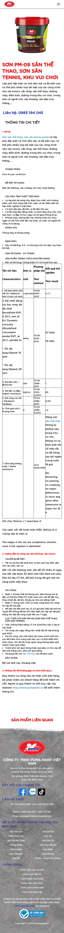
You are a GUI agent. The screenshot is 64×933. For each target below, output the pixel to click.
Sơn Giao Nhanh (48, 844)
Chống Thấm (16, 844)
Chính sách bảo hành (32, 882)
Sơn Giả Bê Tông (16, 840)
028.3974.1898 (45, 804)
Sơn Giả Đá (48, 831)
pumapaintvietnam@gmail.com (35, 815)
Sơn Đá (16, 858)
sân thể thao (53, 420)
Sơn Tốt (48, 835)
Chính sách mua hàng (32, 878)
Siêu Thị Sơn (16, 831)
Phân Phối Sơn (16, 835)
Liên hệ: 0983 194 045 (23, 112)
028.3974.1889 (22, 804)
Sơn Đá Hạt (48, 853)
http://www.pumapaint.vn (28, 687)
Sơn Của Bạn (16, 853)
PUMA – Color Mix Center (48, 858)
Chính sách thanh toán (32, 887)
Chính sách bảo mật (32, 891)
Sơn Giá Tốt (48, 840)
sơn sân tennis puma (36, 136)
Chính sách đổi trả (31, 874)
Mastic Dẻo (16, 849)
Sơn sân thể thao (12, 136)
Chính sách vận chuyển (32, 869)
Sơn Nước (48, 849)
